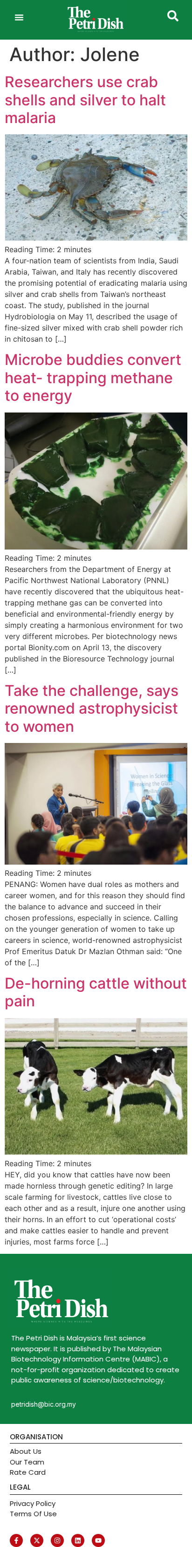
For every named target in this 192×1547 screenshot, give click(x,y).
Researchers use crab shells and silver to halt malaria (85, 100)
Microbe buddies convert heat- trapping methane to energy (93, 378)
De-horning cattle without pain (96, 992)
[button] (19, 17)
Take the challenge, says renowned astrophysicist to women (91, 708)
